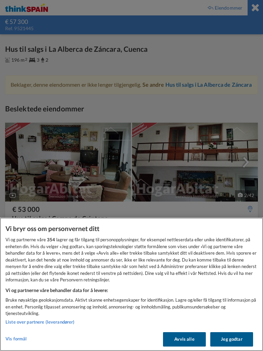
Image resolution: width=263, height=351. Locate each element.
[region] (131, 284)
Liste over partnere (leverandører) (39, 322)
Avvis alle (184, 339)
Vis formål (16, 338)
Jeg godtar (231, 339)
